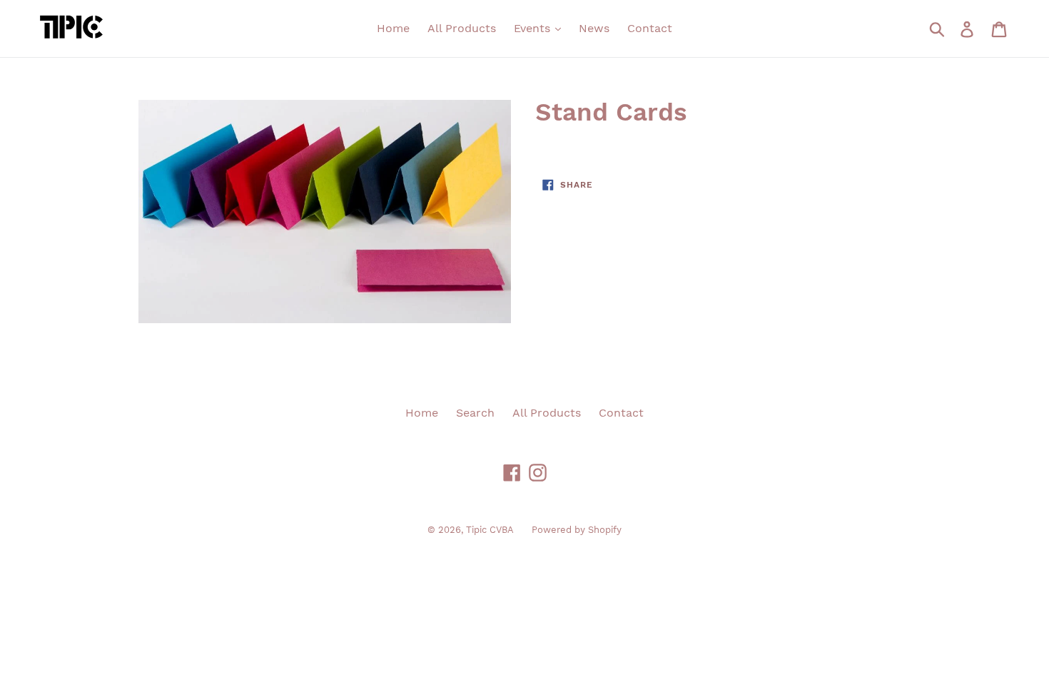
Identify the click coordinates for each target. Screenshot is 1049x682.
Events (534, 28)
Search (475, 412)
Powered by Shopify (577, 529)
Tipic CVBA (490, 529)
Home (393, 28)
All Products (461, 28)
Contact (649, 28)
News (594, 28)
